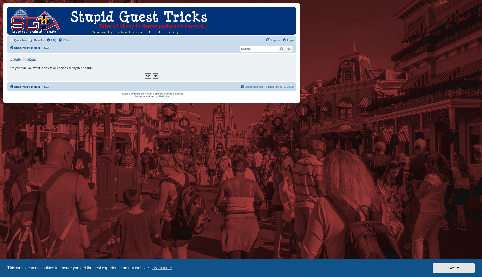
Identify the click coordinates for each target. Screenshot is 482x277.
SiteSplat (163, 96)
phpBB (138, 93)
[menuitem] (37, 40)
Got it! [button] (453, 268)
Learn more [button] (162, 268)
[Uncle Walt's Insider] (11, 9)
